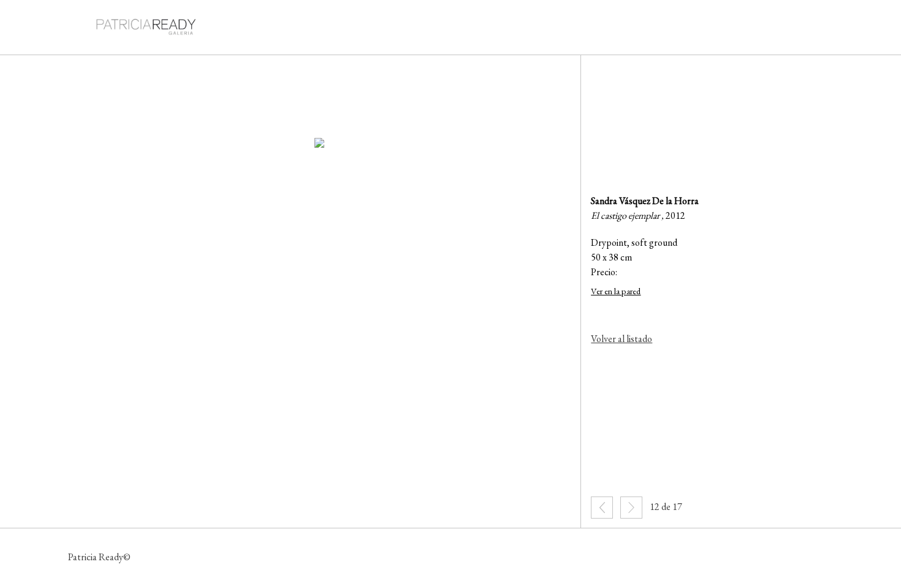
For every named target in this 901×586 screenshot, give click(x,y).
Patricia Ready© (99, 556)
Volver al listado (621, 338)
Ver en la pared (616, 291)
